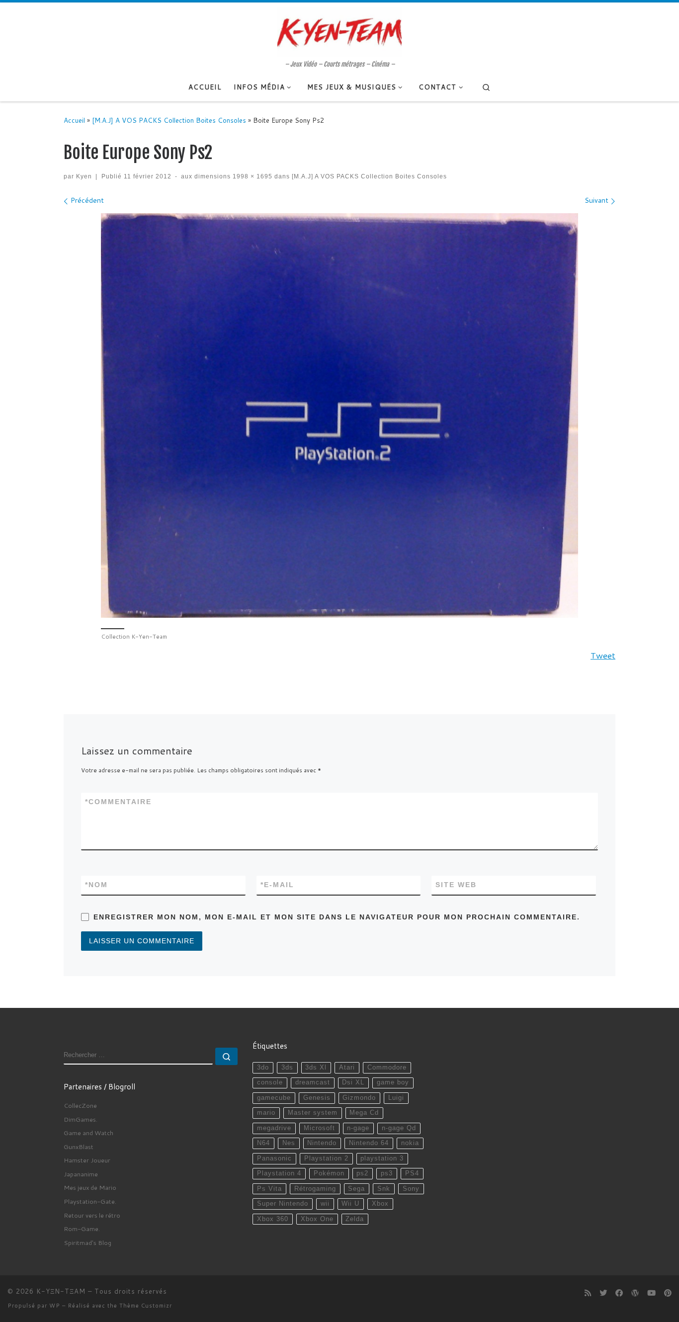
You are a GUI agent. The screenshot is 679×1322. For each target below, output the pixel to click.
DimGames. (80, 1119)
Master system (313, 1112)
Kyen (84, 176)
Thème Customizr (145, 1306)
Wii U (350, 1203)
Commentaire (118, 802)
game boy (393, 1082)
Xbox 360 (272, 1219)
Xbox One (317, 1219)
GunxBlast (78, 1146)
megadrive (274, 1128)
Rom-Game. (82, 1228)
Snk (383, 1188)
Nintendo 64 (369, 1143)
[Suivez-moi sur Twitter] (603, 1293)
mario (266, 1112)
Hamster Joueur (87, 1160)
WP (54, 1306)
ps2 (362, 1173)
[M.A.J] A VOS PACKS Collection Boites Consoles (169, 120)
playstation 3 (382, 1158)
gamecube (274, 1097)
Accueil (74, 120)
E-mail (277, 885)
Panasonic (274, 1158)
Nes (288, 1143)
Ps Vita (269, 1188)
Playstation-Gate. (90, 1201)
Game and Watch (88, 1132)
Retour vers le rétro (92, 1215)
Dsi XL (353, 1082)
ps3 (387, 1173)
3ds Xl (316, 1067)
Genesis (317, 1097)
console (270, 1082)
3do (263, 1067)
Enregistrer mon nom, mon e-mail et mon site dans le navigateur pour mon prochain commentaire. (336, 917)
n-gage (358, 1128)
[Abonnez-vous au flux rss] (588, 1293)
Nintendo (322, 1143)
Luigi (396, 1097)
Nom (96, 885)
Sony (411, 1188)
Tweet (603, 655)
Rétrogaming (315, 1188)
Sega (356, 1188)
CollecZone (80, 1105)
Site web (456, 885)
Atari (347, 1067)
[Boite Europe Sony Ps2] (339, 415)
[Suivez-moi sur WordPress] (635, 1293)
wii (325, 1203)
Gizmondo (359, 1097)
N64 (263, 1143)
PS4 (412, 1173)
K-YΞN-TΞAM (60, 1291)
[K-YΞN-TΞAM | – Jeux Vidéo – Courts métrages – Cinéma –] (339, 31)
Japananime (81, 1173)
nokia (410, 1143)
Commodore (387, 1067)
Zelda (354, 1219)
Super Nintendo (282, 1203)
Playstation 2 (326, 1158)
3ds (287, 1067)
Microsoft (319, 1128)
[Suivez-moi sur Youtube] (651, 1293)
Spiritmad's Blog (87, 1242)
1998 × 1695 (251, 176)
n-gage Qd (399, 1128)
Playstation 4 (279, 1173)
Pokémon (329, 1173)
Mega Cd (364, 1112)
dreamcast (312, 1082)
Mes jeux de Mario (90, 1187)
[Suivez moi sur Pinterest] (668, 1293)
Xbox (380, 1203)
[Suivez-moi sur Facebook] (619, 1293)
